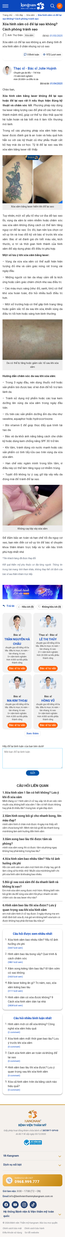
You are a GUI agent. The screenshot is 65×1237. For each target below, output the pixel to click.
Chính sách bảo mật (12, 1228)
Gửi (32, 773)
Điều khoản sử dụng (12, 1232)
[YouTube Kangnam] (15, 1204)
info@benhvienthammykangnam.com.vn (31, 1196)
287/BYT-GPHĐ (50, 1130)
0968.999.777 (27, 1182)
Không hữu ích (51, 606)
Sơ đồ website (32, 1232)
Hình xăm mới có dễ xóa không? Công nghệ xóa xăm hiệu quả (31, 1028)
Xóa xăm (30, 15)
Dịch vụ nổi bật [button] (12, 1164)
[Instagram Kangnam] (24, 1204)
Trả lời (10, 605)
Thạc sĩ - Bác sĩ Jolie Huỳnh (34, 68)
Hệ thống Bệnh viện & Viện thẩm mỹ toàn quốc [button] (28, 1214)
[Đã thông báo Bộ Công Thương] (32, 1145)
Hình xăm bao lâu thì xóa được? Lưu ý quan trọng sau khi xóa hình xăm (31, 1071)
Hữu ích (27, 606)
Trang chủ (7, 15)
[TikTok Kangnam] (33, 1204)
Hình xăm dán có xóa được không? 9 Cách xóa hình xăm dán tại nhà (30, 1001)
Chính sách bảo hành (34, 1228)
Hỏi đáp (19, 15)
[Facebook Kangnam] (6, 1204)
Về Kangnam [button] (11, 1155)
